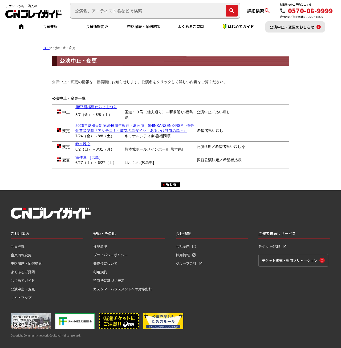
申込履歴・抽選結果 (144, 26)
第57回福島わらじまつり (96, 107)
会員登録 (50, 26)
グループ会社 (186, 263)
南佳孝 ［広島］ (89, 157)
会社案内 (183, 246)
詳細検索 (255, 10)
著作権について (105, 263)
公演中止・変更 (23, 289)
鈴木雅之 (82, 144)
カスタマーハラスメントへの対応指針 (122, 289)
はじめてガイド (241, 26)
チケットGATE (269, 246)
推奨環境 (100, 246)
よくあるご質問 (191, 26)
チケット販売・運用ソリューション (289, 260)
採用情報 (183, 254)
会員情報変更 (97, 26)
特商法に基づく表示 (108, 280)
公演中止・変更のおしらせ (292, 27)
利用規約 (100, 271)
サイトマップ (21, 297)
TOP (46, 48)
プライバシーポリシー (110, 254)
